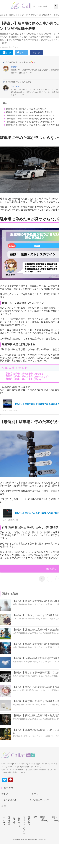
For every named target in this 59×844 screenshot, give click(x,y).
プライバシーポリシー (24, 825)
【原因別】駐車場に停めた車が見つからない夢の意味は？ (30, 119)
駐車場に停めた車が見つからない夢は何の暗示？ (26, 109)
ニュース (33, 793)
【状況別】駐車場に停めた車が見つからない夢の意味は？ (30, 122)
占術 (4, 805)
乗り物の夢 (44, 15)
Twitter (13, 67)
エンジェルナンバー (39, 799)
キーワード (4, 820)
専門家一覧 (29, 820)
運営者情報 (9, 820)
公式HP (14, 86)
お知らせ (14, 820)
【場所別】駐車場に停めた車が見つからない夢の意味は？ (30, 115)
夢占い (34, 15)
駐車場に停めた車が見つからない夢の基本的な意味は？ (29, 112)
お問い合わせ (19, 821)
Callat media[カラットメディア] (14, 15)
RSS (35, 817)
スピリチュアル (9, 799)
